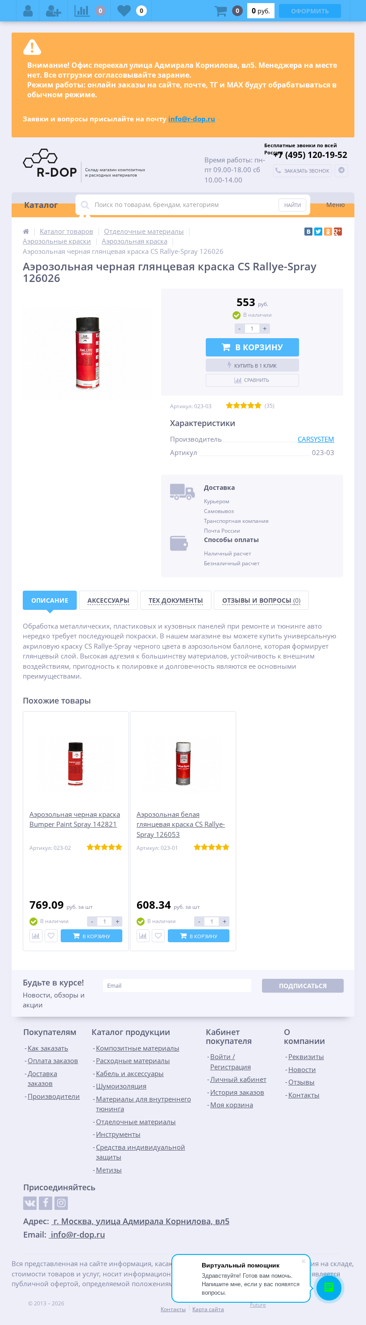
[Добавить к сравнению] (35, 935)
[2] (236, 406)
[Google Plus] (338, 232)
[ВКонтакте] (308, 232)
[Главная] (26, 231)
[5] (258, 406)
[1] (229, 406)
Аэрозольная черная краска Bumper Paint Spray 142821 (74, 819)
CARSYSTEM (316, 439)
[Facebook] (45, 1203)
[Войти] (28, 10)
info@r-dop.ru (191, 118)
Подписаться (303, 985)
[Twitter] (318, 232)
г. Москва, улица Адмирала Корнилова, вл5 (140, 1221)
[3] (243, 406)
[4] (250, 406)
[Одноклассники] (328, 232)
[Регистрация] (53, 10)
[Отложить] (51, 935)
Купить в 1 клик (255, 365)
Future (258, 1304)
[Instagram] (61, 1203)
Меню (335, 204)
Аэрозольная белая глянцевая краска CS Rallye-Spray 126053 (181, 824)
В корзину (259, 347)
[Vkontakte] (30, 1203)
